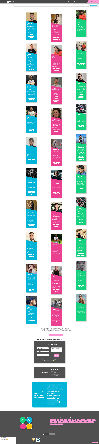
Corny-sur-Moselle (59, 389)
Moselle (30, 4)
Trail (79, 125)
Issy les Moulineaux (65, 422)
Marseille (61, 420)
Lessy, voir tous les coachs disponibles (56, 334)
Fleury (59, 391)
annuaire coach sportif (56, 328)
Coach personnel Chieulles (51, 389)
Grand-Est (26, 4)
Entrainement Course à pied (31, 191)
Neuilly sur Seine (83, 420)
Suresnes (77, 422)
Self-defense (30, 224)
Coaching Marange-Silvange (51, 397)
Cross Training (31, 66)
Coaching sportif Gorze (50, 393)
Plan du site (53, 439)
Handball (31, 69)
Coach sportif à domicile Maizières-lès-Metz (53, 395)
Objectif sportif (48, 439)
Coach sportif (17, 4)
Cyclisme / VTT (55, 163)
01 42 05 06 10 (55, 369)
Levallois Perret (89, 420)
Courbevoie (55, 422)
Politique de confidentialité (3, 440)
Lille (75, 420)
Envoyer (56, 355)
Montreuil (55, 424)
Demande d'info (96, 442)
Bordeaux (65, 420)
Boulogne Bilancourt (90, 422)
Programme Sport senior (56, 100)
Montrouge (93, 420)
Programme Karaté (31, 129)
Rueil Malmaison (71, 422)
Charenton (81, 422)
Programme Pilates (81, 96)
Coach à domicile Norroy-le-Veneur (52, 399)
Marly (58, 397)
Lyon (58, 420)
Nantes (78, 420)
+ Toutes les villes (60, 424)
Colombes (59, 422)
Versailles (85, 422)
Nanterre (51, 424)
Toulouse (69, 420)
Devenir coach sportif (94, 4)
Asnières (51, 422)
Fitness (30, 37)
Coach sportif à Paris (53, 420)
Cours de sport (43, 439)
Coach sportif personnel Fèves (51, 391)
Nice (72, 420)
